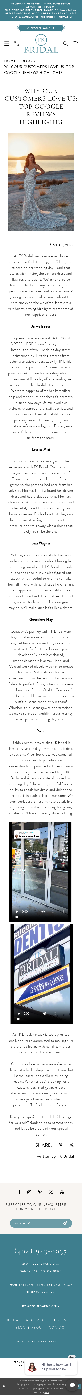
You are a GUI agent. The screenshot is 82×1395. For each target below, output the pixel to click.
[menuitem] (7, 43)
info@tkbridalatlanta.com (41, 1341)
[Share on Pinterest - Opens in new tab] (60, 1145)
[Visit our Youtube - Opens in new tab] (62, 1192)
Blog (27, 61)
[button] (7, 43)
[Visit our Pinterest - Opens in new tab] (40, 1192)
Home (10, 61)
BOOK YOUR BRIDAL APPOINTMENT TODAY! (48, 5)
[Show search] (65, 43)
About (37, 1327)
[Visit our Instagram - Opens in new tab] (29, 1192)
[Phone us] (16, 43)
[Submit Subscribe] (64, 1223)
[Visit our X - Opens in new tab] (50, 1192)
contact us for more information (48, 16)
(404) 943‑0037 (41, 1251)
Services (66, 1320)
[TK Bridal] (41, 43)
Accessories (39, 1320)
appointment (53, 1122)
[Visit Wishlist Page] (75, 43)
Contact (57, 1327)
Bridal (14, 1320)
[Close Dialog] (4, 1386)
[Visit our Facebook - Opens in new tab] (19, 1192)
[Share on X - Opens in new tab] (71, 1145)
